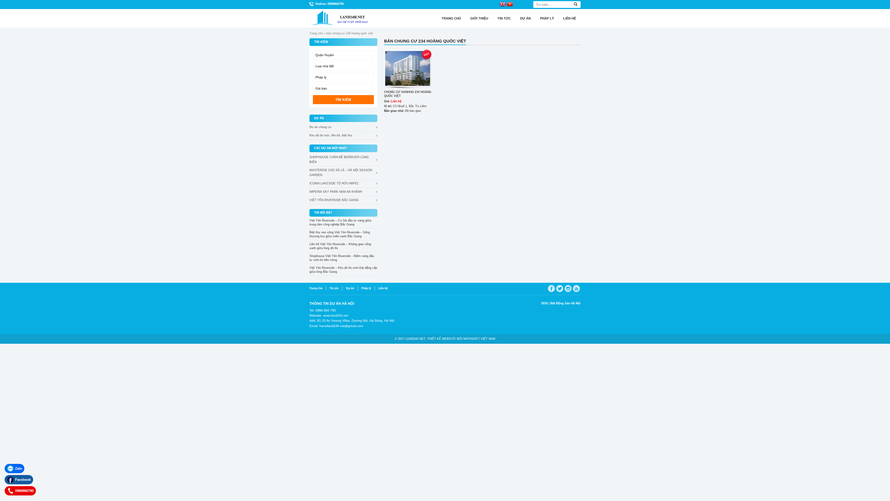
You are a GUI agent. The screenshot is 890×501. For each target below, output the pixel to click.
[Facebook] (551, 288)
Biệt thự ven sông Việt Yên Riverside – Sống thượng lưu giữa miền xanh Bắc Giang (339, 234)
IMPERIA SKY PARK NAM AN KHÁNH (335, 191)
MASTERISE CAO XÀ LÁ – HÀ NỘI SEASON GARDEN (340, 172)
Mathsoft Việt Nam (479, 338)
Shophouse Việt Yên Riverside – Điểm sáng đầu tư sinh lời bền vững (341, 258)
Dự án (525, 18)
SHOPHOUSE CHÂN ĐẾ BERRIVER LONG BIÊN (339, 159)
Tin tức (504, 18)
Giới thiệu (479, 18)
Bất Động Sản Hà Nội (565, 303)
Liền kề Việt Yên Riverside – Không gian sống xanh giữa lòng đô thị (340, 246)
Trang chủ (451, 18)
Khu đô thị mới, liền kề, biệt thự (330, 135)
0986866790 (24, 491)
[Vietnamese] (510, 4)
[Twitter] (559, 288)
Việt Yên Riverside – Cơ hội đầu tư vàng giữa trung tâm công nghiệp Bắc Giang (340, 222)
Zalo (18, 468)
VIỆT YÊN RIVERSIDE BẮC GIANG (334, 200)
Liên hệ (569, 18)
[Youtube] (576, 288)
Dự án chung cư (320, 127)
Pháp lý (547, 18)
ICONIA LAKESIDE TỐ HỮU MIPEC (334, 183)
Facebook (23, 480)
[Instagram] (568, 288)
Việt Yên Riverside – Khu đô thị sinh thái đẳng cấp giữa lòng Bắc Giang (343, 269)
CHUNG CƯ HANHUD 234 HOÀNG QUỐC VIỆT (407, 94)
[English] (503, 4)
